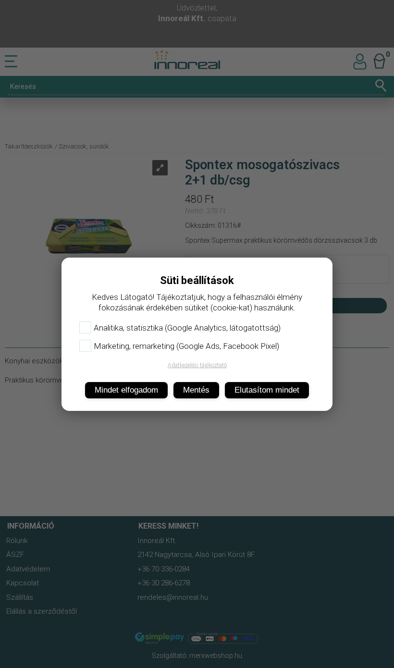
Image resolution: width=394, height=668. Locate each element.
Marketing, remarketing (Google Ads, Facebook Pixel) (186, 346)
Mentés (196, 390)
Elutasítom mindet (266, 390)
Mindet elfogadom (126, 390)
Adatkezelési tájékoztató (197, 365)
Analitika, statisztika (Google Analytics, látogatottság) (187, 327)
